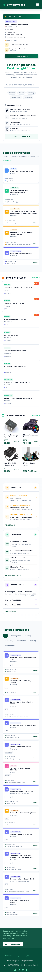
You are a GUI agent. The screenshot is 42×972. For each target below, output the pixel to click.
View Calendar (11, 611)
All (5, 636)
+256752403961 (11, 32)
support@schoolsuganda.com (21, 961)
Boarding (31, 93)
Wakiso (21, 93)
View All (6, 161)
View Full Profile (21, 56)
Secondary (9, 641)
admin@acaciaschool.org (14, 34)
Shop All (35, 415)
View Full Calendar (21, 136)
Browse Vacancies (12, 575)
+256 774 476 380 (12, 965)
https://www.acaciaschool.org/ (16, 37)
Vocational (28, 97)
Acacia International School (16, 25)
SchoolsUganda (16, 4)
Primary (28, 636)
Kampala (12, 93)
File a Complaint (14, 944)
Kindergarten (16, 636)
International (16, 97)
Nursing (33, 641)
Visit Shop (9, 525)
